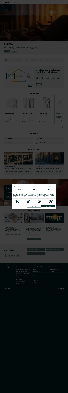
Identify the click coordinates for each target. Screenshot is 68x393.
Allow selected (33, 206)
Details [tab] (34, 189)
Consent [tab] (19, 189)
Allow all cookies (48, 206)
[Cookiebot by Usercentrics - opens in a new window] (51, 186)
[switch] (28, 202)
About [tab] (49, 189)
